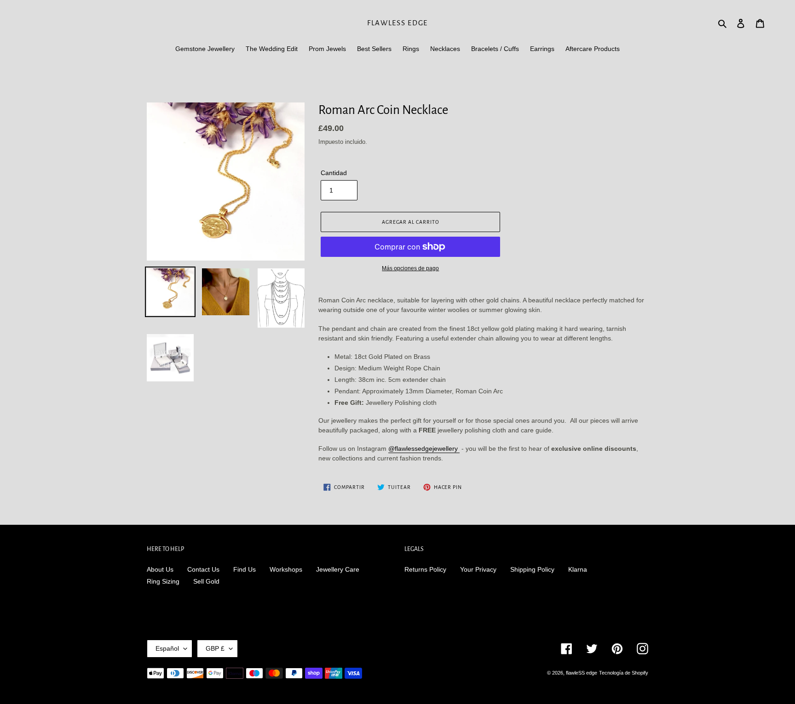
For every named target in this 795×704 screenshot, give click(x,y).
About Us (160, 569)
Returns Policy (425, 569)
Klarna (577, 569)
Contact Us (203, 569)
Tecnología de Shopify (623, 673)
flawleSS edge (397, 23)
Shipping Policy (532, 569)
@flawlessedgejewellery (424, 448)
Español (167, 648)
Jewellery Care (337, 569)
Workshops (286, 569)
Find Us (244, 569)
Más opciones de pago (410, 268)
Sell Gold (206, 581)
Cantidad (334, 172)
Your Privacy (478, 569)
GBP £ (215, 648)
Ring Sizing (163, 581)
